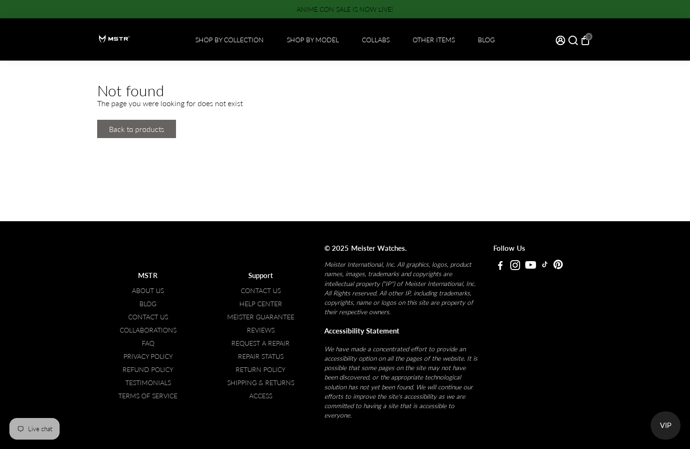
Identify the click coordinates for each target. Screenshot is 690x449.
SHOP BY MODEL (313, 40)
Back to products (136, 128)
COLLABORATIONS (148, 330)
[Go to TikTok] (545, 266)
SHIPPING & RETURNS (260, 383)
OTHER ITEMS (434, 40)
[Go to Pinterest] (558, 266)
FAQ (148, 343)
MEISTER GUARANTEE (260, 317)
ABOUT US (148, 290)
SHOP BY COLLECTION (229, 40)
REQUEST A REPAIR (260, 343)
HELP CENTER (260, 304)
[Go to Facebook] (500, 266)
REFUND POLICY (148, 369)
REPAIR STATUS (261, 356)
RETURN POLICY (260, 369)
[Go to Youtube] (531, 266)
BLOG (486, 40)
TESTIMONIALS (148, 383)
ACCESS (260, 396)
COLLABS (376, 40)
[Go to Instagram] (515, 266)
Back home (208, 128)
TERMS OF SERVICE (147, 396)
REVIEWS (261, 330)
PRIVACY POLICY (148, 356)
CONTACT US (148, 317)
